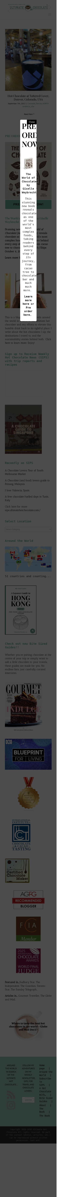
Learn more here (27, 300)
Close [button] (32, 122)
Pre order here (27, 311)
